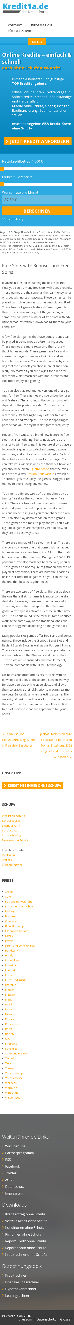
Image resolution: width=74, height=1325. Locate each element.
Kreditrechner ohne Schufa (26, 1254)
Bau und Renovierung (18, 901)
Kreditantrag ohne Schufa (25, 1214)
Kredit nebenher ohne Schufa (34, 785)
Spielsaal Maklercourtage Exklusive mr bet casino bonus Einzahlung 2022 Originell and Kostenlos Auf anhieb (55, 745)
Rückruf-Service (20, 31)
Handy (9, 955)
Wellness (11, 1083)
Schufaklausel (11, 820)
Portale (9, 1019)
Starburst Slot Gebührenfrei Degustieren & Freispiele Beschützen (19, 739)
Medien (10, 990)
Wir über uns (15, 1146)
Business (11, 916)
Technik (10, 1058)
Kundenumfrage (12, 865)
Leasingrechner (17, 1295)
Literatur (10, 985)
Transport (11, 1068)
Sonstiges (11, 1048)
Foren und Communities (20, 945)
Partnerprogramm (19, 1153)
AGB (8, 1180)
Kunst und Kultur (15, 980)
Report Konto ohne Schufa (25, 1248)
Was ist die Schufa (13, 816)
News (8, 1014)
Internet (10, 970)
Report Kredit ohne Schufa (25, 1241)
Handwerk (11, 950)
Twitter (10, 1173)
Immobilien (12, 960)
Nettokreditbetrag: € (22, 161)
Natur (8, 1009)
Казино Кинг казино (40, 474)
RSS (8, 1159)
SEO (7, 1039)
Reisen (9, 1034)
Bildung (9, 911)
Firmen (9, 941)
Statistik (7, 860)
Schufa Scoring (11, 835)
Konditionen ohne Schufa (24, 1227)
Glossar (66, 1319)
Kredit (9, 975)
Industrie (10, 965)
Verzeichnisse (14, 1078)
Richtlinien (8, 855)
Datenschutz (15, 1186)
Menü (37, 42)
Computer (11, 921)
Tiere (8, 1063)
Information (41, 25)
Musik (9, 1004)
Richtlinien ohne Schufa (23, 1234)
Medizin (10, 994)
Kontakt (15, 25)
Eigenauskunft (11, 825)
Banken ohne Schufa (15, 840)
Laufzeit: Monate (17, 176)
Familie (9, 936)
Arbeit (9, 892)
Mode (8, 999)
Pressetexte (12, 1024)
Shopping (11, 1043)
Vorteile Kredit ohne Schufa (26, 1221)
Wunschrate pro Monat (20, 192)
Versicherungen (15, 1073)
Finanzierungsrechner (22, 1282)
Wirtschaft (11, 1092)
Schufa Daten (10, 830)
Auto (8, 896)
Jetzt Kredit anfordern (39, 141)
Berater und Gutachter (19, 906)
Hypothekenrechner (20, 1289)
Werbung (11, 1088)
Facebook (12, 1166)
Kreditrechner (16, 1275)
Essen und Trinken (16, 931)
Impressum (14, 1193)
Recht (8, 1029)
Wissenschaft (13, 1097)
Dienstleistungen (15, 926)
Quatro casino (40, 469)
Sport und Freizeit (16, 1053)
